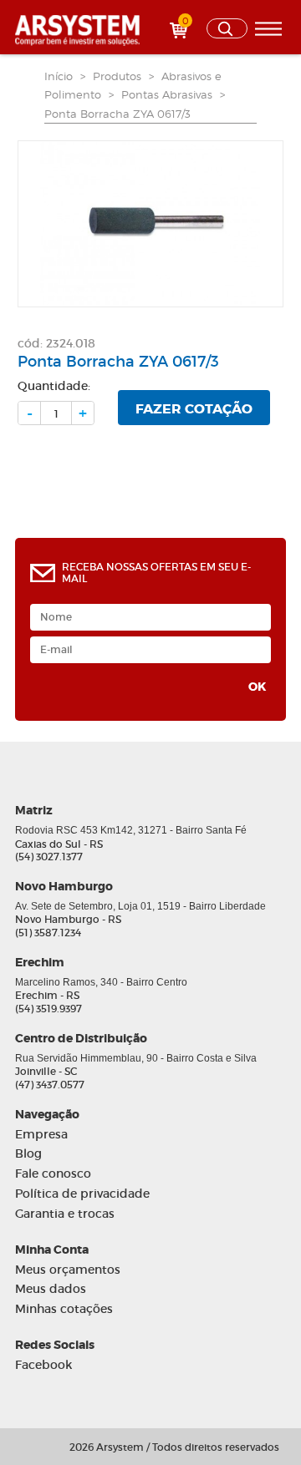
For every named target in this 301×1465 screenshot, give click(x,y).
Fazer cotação (194, 409)
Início (58, 76)
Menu (268, 29)
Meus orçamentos (67, 1270)
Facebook (43, 1365)
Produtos (117, 76)
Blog (28, 1154)
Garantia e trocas (65, 1214)
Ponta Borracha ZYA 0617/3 (117, 113)
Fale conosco (53, 1174)
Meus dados (50, 1289)
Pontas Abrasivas (166, 94)
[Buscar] (227, 28)
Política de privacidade (82, 1194)
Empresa (41, 1135)
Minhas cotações (64, 1309)
